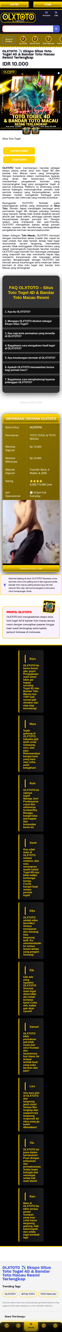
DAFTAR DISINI (19, 151)
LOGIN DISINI (19, 159)
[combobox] (28, 29)
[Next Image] (59, 100)
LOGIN (48, 4)
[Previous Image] (2, 100)
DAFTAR (14, 4)
